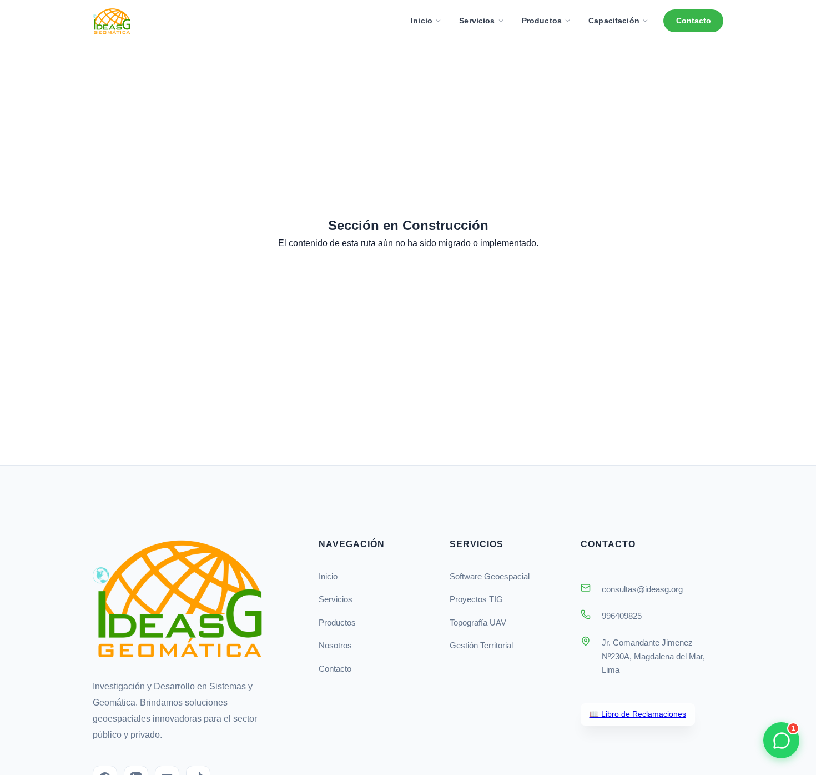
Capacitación (613, 20)
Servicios (477, 20)
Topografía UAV (478, 622)
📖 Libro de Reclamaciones (638, 714)
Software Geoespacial (490, 576)
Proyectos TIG (476, 599)
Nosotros (335, 645)
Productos (542, 20)
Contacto (693, 20)
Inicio (421, 20)
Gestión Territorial (481, 645)
